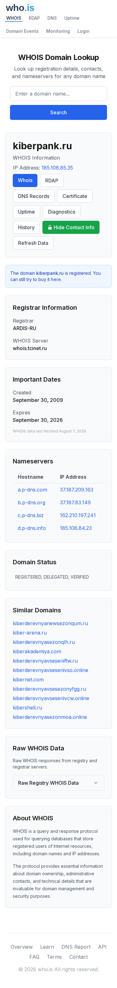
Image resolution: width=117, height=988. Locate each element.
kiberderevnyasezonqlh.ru (44, 642)
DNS (52, 18)
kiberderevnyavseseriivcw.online (51, 698)
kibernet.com (28, 679)
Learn (47, 947)
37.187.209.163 (76, 490)
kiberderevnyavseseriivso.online (50, 670)
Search (58, 112)
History (26, 227)
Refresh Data (33, 243)
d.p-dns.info (32, 528)
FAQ (34, 957)
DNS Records (33, 196)
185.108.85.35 (57, 168)
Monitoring (58, 31)
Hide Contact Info (74, 227)
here (56, 279)
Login (83, 31)
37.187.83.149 (75, 502)
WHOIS (13, 18)
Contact (78, 957)
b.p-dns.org (31, 502)
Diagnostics (61, 212)
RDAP (34, 18)
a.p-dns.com (32, 490)
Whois (25, 180)
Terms (54, 957)
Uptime (72, 18)
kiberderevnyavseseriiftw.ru (45, 661)
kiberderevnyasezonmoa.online (50, 717)
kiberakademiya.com (37, 651)
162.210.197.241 (78, 515)
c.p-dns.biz (31, 515)
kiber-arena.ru (30, 633)
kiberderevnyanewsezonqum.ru (50, 623)
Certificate (74, 196)
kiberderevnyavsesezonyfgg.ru (49, 689)
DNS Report (75, 947)
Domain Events (22, 31)
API (102, 947)
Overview (22, 947)
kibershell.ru (27, 707)
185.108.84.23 (76, 528)
